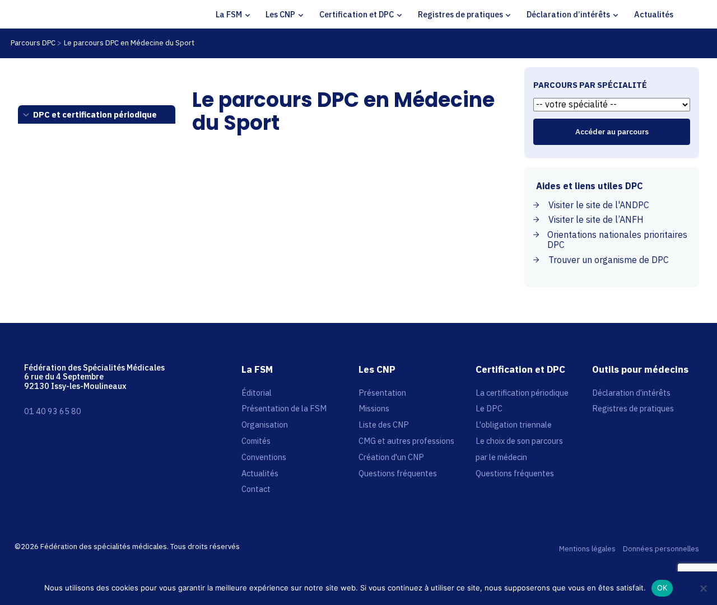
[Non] (703, 588)
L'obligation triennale (514, 424)
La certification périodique (522, 392)
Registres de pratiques (460, 14)
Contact (256, 489)
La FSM (229, 14)
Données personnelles (661, 549)
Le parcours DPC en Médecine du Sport (129, 43)
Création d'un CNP (391, 457)
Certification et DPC (356, 14)
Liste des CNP (383, 424)
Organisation (264, 424)
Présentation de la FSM (284, 408)
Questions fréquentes (397, 473)
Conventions (263, 457)
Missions (373, 408)
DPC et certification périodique (95, 114)
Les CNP (280, 14)
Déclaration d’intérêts (568, 14)
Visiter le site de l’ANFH (596, 219)
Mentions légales (587, 549)
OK (662, 587)
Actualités (653, 14)
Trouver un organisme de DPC (608, 260)
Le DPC (489, 408)
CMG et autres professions (406, 440)
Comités (256, 440)
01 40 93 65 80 (52, 411)
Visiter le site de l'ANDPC (598, 205)
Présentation (382, 392)
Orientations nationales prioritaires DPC (617, 239)
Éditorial (256, 392)
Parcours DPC (33, 43)
